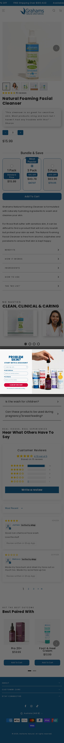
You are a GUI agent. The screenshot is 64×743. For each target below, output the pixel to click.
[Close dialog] (63, 350)
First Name (7, 376)
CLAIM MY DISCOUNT (16, 385)
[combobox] (15, 367)
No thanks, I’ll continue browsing (16, 388)
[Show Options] (26, 367)
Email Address (8, 370)
